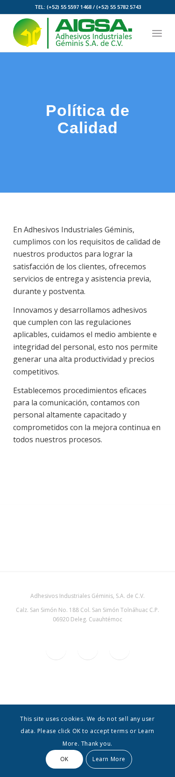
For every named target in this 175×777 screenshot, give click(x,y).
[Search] (136, 33)
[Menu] (157, 33)
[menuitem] (136, 33)
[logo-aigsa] (72, 33)
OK (64, 759)
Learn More (109, 759)
